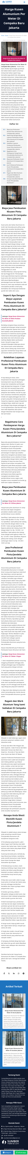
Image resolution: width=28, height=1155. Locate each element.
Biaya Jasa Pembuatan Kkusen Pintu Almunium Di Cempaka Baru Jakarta (14, 131)
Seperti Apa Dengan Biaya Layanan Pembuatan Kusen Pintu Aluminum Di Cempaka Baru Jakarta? (15, 138)
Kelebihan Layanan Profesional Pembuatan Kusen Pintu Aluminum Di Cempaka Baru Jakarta (14, 146)
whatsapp (22, 1152)
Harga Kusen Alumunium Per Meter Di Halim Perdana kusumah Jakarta (13, 318)
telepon (7, 1152)
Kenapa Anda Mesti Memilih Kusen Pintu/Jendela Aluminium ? (15, 181)
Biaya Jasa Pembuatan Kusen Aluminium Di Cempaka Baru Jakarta (15, 161)
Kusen (6, 35)
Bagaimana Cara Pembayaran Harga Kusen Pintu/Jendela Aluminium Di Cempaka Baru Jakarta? (15, 154)
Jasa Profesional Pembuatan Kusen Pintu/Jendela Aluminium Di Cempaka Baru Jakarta (15, 168)
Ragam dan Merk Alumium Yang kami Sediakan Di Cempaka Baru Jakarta (14, 175)
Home (2, 35)
